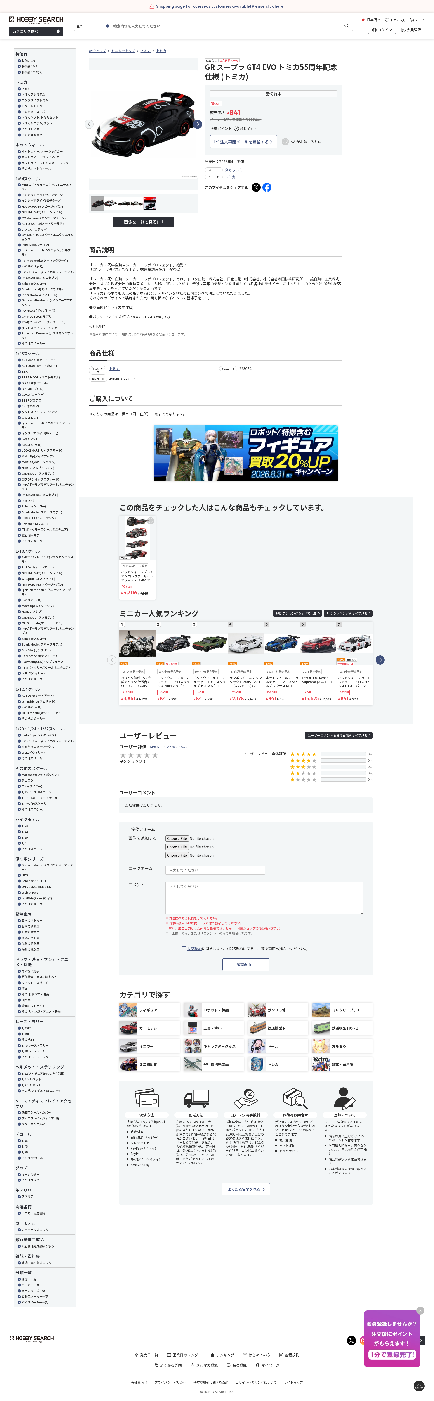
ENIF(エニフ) (30, 406)
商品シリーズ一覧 (33, 1291)
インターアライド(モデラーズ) (42, 200)
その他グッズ (30, 1180)
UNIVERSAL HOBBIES (36, 887)
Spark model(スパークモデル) (42, 289)
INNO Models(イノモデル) (39, 295)
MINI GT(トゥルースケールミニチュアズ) (47, 186)
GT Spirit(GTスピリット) (38, 578)
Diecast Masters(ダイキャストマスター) (47, 867)
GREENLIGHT (31, 417)
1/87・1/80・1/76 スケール (40, 798)
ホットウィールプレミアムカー (42, 157)
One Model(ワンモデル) (38, 473)
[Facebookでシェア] (266, 187)
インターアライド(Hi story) (40, 433)
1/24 (25, 826)
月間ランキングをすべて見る (347, 613)
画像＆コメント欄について (169, 746)
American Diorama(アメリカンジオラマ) (47, 335)
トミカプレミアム (33, 94)
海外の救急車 (30, 949)
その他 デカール (32, 1158)
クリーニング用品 (33, 1124)
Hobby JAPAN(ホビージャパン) (42, 206)
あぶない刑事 (30, 971)
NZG (25, 875)
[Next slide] (197, 124)
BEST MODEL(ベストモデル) (41, 377)
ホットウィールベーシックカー (42, 151)
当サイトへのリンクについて (256, 1382)
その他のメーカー (33, 343)
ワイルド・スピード (35, 982)
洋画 (25, 988)
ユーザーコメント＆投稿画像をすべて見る (337, 735)
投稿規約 (194, 948)
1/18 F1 (26, 1034)
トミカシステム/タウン (37, 123)
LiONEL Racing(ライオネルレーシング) (48, 272)
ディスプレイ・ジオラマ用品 (41, 1118)
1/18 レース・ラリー (35, 1051)
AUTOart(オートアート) (38, 567)
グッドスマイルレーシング (39, 328)
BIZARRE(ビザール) (35, 383)
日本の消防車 (30, 926)
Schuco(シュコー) (34, 283)
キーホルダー (30, 1174)
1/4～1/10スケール (34, 803)
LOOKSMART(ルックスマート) (42, 450)
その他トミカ (30, 129)
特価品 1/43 (29, 66)
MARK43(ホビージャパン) (39, 462)
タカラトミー (235, 169)
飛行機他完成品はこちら (38, 1246)
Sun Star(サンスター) (36, 650)
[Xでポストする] (256, 187)
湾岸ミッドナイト (33, 1006)
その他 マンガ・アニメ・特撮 (41, 1011)
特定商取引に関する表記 (210, 1382)
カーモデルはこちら (35, 1229)
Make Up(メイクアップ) (38, 456)
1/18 (25, 1140)
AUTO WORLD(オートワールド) (43, 223)
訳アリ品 (27, 1196)
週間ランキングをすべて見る (296, 613)
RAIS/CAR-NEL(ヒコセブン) (40, 277)
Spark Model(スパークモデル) (42, 512)
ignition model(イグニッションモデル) (46, 252)
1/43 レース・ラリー (35, 1045)
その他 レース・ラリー (37, 1057)
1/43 (25, 1146)
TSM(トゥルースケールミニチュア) (45, 529)
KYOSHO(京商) (32, 444)
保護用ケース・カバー (36, 1112)
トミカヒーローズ (33, 112)
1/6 (24, 843)
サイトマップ (293, 1382)
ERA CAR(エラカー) (34, 229)
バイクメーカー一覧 (35, 1302)
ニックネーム (140, 868)
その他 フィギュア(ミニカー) (41, 1090)
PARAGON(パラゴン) (35, 245)
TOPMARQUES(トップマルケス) (43, 662)
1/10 (25, 837)
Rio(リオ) (28, 500)
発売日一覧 (29, 1279)
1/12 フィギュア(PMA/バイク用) (43, 1073)
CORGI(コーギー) (33, 394)
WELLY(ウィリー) (33, 673)
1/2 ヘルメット (31, 1085)
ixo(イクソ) (29, 439)
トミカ (26, 88)
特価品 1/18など (32, 72)
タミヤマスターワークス (38, 746)
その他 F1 (28, 1039)
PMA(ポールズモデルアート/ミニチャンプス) (48, 486)
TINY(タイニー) (32, 786)
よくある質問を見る (244, 1189)
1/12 (25, 831)
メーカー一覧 (30, 1285)
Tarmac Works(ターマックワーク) (45, 260)
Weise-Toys (30, 892)
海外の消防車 (30, 943)
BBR (25, 371)
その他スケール (32, 849)
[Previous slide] (89, 124)
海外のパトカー (32, 938)
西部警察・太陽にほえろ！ (39, 977)
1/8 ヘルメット (31, 1079)
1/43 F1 (26, 1028)
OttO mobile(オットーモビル (41, 713)
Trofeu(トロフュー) (35, 523)
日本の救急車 (30, 932)
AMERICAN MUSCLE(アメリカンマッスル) (47, 559)
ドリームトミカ (32, 106)
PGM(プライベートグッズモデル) (44, 322)
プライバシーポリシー (170, 1382)
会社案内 (137, 1382)
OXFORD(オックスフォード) (40, 479)
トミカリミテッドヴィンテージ (42, 195)
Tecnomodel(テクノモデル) (41, 656)
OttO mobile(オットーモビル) (42, 623)
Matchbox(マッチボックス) (40, 774)
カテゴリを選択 (25, 31)
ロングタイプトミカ (35, 100)
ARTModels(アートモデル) (40, 360)
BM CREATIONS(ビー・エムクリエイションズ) (48, 236)
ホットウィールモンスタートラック (45, 163)
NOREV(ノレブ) (32, 611)
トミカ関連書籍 (32, 135)
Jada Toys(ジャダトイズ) (39, 735)
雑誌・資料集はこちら (36, 1262)
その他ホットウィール (36, 168)
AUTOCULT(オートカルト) (39, 365)
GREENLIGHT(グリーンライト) (42, 212)
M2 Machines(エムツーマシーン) (44, 218)
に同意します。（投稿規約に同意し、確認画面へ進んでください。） (248, 948)
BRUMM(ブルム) (33, 389)
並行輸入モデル (32, 535)
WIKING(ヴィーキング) (37, 898)
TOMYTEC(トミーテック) (39, 518)
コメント (136, 884)
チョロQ (27, 780)
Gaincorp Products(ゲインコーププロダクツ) (47, 302)
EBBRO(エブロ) (32, 400)
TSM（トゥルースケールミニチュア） (47, 667)
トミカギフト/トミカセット (40, 117)
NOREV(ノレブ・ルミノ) (38, 468)
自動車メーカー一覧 (35, 1296)
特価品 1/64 (29, 60)
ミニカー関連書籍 (33, 1213)
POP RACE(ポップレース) (38, 310)
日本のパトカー (32, 920)
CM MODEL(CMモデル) (37, 316)
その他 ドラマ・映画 (35, 994)
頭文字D (27, 1000)
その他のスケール (33, 809)
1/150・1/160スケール (36, 792)
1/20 (25, 1152)
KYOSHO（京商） (33, 266)
